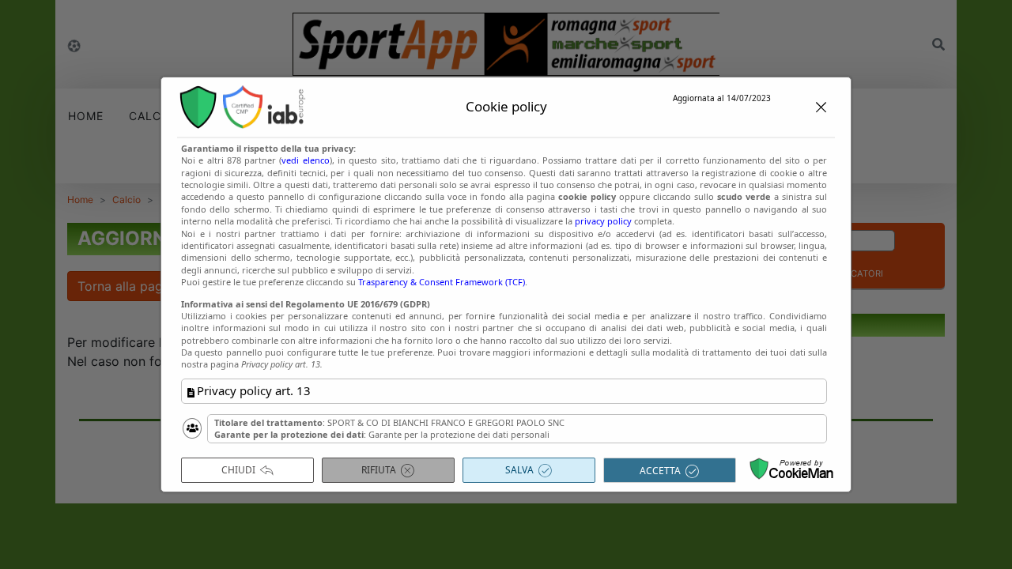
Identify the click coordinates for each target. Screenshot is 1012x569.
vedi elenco (305, 160)
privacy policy (603, 221)
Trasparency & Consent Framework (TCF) (441, 282)
